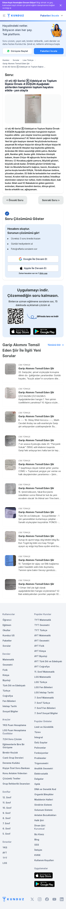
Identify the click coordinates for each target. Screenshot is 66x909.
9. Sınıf (6, 813)
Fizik (5, 670)
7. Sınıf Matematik (44, 697)
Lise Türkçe (28, 60)
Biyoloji (6, 680)
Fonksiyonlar (41, 753)
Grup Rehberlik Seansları (16, 783)
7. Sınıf (6, 823)
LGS (5, 863)
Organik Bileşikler (44, 794)
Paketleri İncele (48, 51)
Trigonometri (41, 763)
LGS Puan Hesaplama (14, 730)
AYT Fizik (39, 645)
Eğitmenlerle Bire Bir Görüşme (14, 746)
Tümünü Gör (54, 345)
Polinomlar (40, 747)
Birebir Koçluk (10, 752)
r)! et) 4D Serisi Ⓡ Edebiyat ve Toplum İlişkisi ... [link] (23, 67)
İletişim (38, 850)
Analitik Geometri (43, 768)
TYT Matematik (42, 620)
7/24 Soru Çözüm (12, 739)
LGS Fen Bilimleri (43, 687)
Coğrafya (8, 696)
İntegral (38, 737)
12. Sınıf (7, 797)
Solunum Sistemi (43, 810)
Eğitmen (7, 625)
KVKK (37, 855)
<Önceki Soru (14, 200)
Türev (37, 732)
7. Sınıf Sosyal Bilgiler (46, 713)
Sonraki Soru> (51, 200)
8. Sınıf (6, 818)
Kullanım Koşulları (44, 860)
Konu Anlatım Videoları (15, 773)
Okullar (6, 630)
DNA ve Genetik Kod (45, 789)
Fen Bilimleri (9, 701)
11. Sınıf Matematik (44, 671)
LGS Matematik (42, 677)
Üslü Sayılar (40, 742)
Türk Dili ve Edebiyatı (14, 685)
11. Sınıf (7, 802)
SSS (36, 844)
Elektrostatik (41, 773)
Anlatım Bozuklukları (45, 815)
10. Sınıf (7, 807)
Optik (37, 784)
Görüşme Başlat (19, 51)
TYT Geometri (42, 625)
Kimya (6, 675)
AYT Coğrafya (42, 666)
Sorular (16, 60)
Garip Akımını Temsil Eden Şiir (16, 63)
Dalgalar (39, 779)
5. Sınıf (6, 833)
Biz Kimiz (39, 834)
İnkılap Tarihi (10, 706)
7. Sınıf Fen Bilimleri (45, 708)
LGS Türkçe (40, 682)
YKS (5, 847)
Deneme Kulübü (11, 763)
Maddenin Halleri (43, 799)
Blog (36, 839)
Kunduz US (9, 635)
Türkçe (6, 690)
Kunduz (6, 60)
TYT (5, 858)
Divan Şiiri (39, 825)
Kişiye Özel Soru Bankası (16, 768)
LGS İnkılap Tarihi (44, 692)
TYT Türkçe (40, 630)
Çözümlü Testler (11, 778)
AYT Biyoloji (40, 656)
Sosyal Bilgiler (10, 711)
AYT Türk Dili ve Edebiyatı (48, 661)
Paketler (7, 640)
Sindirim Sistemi (43, 804)
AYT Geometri (41, 640)
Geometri (8, 664)
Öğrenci (7, 620)
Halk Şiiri (39, 820)
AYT (5, 852)
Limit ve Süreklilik (43, 727)
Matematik (8, 659)
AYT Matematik (42, 635)
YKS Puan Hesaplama (14, 725)
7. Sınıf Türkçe (42, 703)
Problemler (40, 758)
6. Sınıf (6, 828)
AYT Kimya (40, 651)
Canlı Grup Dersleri (13, 757)
